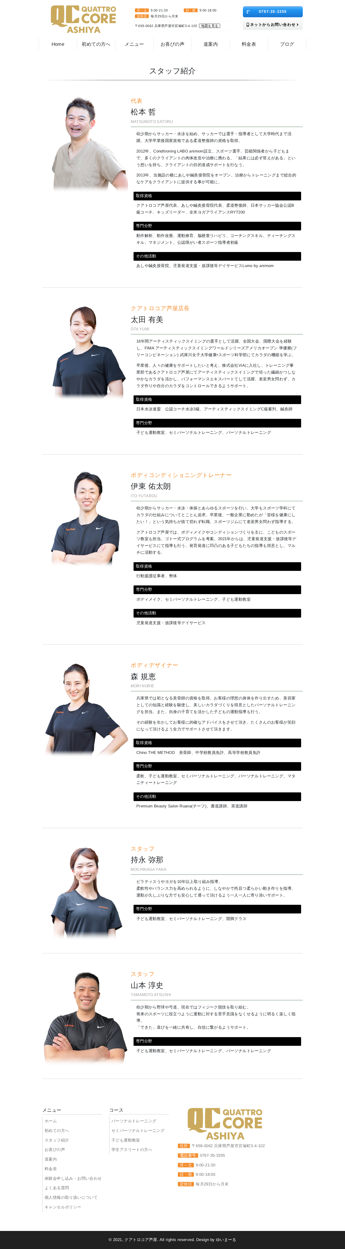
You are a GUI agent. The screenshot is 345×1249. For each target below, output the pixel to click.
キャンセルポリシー (63, 1207)
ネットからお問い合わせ (273, 25)
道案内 (51, 1159)
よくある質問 (57, 1188)
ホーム (51, 1121)
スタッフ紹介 (57, 1140)
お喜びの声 (55, 1149)
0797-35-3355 (273, 12)
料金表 (51, 1169)
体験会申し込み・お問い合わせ (73, 1178)
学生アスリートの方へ (131, 1149)
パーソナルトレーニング (133, 1121)
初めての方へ (57, 1130)
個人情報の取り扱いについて (71, 1197)
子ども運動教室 (125, 1140)
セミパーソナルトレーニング (138, 1130)
